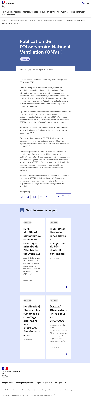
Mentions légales (27, 390)
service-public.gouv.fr (24, 382)
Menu (88, 2)
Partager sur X (28, 197)
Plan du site (5, 390)
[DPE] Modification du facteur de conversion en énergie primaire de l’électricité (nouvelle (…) (32, 241)
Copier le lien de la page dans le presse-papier (47, 197)
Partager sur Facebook (22, 197)
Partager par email (41, 197)
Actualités (25, 59)
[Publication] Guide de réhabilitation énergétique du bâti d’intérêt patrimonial (58, 241)
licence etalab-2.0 (46, 395)
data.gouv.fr (59, 382)
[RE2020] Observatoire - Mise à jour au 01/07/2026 (58, 314)
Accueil (4, 20)
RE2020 (32, 20)
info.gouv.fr (6, 382)
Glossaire (16, 390)
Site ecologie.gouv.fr (71, 390)
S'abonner (65, 195)
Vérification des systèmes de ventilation (50, 20)
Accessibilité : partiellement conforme (48, 390)
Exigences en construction (18, 20)
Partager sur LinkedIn (34, 197)
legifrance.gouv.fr (43, 382)
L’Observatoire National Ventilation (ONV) (37, 79)
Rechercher (83, 2)
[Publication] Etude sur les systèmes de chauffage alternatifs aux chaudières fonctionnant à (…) (31, 321)
